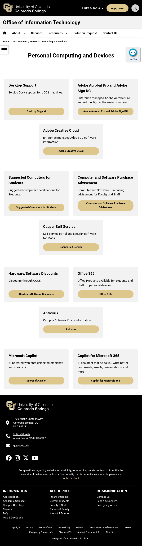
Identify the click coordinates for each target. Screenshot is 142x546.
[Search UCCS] (135, 8)
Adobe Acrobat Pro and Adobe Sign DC (105, 111)
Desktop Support (36, 111)
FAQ (5, 513)
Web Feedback (71, 478)
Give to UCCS (65, 532)
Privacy (29, 527)
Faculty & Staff (58, 505)
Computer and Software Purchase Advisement (105, 205)
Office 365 (105, 294)
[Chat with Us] (133, 52)
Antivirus (71, 329)
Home (6, 41)
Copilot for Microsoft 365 (105, 380)
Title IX (109, 532)
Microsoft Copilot (36, 380)
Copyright (15, 527)
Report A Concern (107, 501)
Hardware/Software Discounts (36, 294)
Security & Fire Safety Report (104, 527)
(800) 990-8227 (37, 438)
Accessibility (64, 527)
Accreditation (11, 496)
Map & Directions (13, 517)
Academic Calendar (14, 501)
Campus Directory (13, 505)
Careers (7, 509)
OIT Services (20, 41)
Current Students (59, 501)
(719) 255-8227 (21, 433)
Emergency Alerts (107, 505)
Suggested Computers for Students (36, 207)
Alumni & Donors (59, 513)
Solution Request (85, 33)
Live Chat (132, 59)
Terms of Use (45, 527)
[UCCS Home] (29, 8)
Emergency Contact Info (41, 532)
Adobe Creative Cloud (71, 151)
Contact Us (110, 33)
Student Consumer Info (88, 532)
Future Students (59, 496)
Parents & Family (59, 509)
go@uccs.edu (21, 445)
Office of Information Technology (41, 22)
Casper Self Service (71, 247)
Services (37, 33)
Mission (80, 527)
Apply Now (117, 8)
